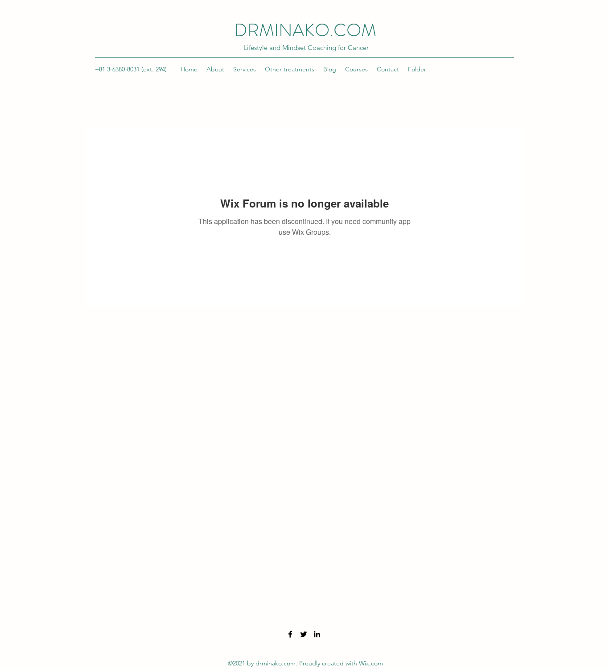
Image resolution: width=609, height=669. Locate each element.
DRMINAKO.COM (305, 30)
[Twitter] (303, 634)
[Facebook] (290, 634)
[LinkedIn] (317, 634)
